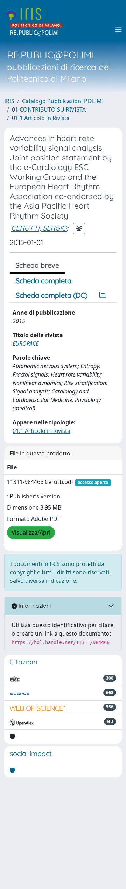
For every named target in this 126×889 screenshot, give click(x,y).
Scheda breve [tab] (37, 265)
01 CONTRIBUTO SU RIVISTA (49, 109)
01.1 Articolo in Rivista (41, 118)
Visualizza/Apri (31, 532)
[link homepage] (25, 12)
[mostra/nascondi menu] (118, 29)
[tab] (102, 295)
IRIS (9, 101)
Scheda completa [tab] (43, 280)
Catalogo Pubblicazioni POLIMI (63, 101)
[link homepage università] (36, 29)
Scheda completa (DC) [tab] (52, 295)
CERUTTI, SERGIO (39, 227)
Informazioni (34, 605)
